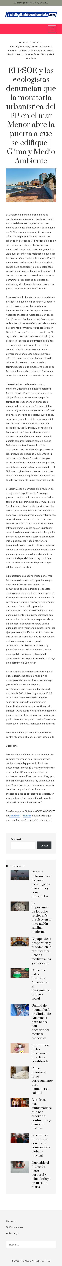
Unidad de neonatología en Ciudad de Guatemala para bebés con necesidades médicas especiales (41, 1022)
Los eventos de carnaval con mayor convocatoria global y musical (41, 1145)
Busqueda (16, 839)
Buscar (44, 845)
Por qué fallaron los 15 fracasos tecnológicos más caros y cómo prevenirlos (41, 884)
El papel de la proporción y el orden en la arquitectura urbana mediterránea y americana (41, 951)
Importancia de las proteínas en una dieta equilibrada (41, 1053)
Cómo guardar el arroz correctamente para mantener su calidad (42, 1080)
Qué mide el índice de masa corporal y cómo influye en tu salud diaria (41, 1175)
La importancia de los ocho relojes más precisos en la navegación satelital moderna (41, 918)
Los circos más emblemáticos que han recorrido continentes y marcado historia (42, 1114)
